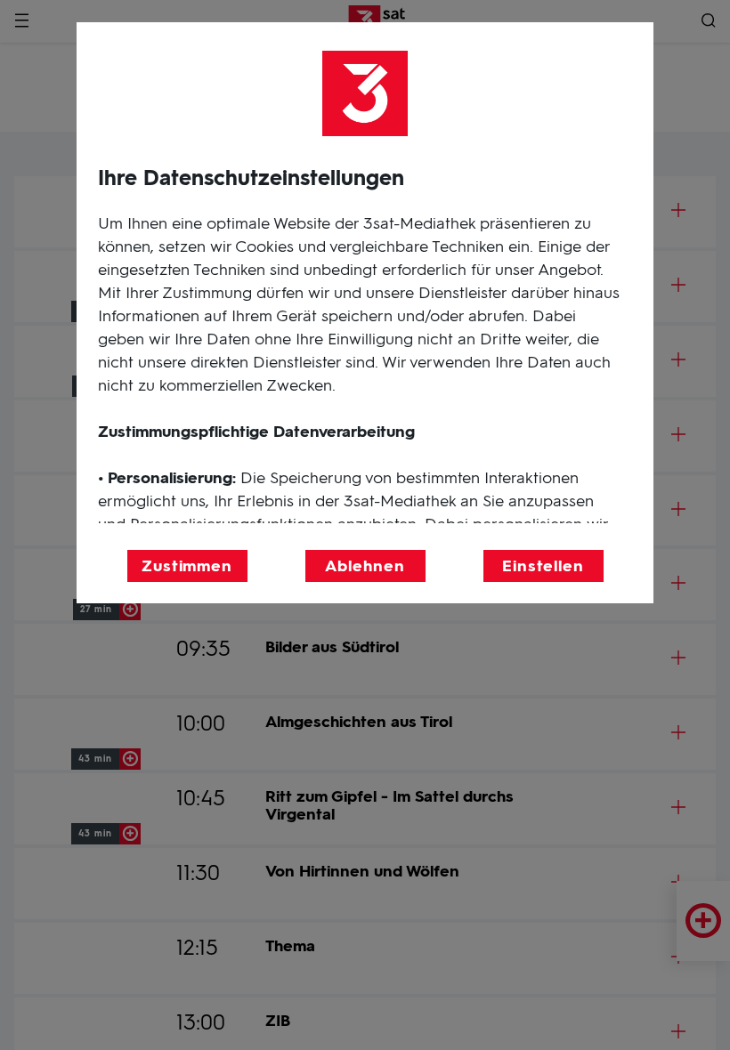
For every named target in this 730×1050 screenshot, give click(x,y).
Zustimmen (187, 566)
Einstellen (543, 566)
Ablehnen (364, 566)
